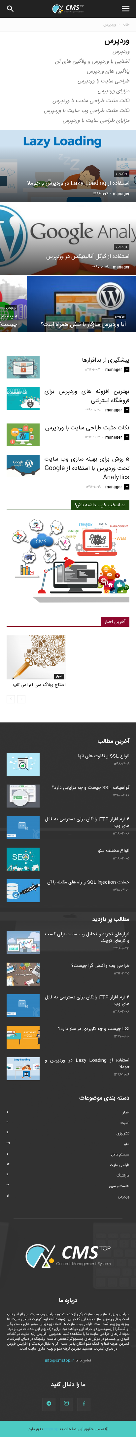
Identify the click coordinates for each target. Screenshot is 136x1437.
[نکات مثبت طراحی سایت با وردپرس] (23, 434)
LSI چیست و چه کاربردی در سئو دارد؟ (93, 1029)
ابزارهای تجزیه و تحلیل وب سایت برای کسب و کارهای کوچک (87, 937)
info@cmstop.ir (59, 1361)
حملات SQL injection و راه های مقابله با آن (88, 882)
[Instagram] (66, 1404)
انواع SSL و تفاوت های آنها (103, 756)
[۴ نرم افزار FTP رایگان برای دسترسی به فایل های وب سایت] (23, 827)
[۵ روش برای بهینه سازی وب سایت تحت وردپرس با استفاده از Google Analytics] (23, 466)
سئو (126, 1144)
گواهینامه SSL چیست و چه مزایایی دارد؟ (90, 788)
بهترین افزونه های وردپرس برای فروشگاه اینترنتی (87, 396)
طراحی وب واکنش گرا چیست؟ (100, 966)
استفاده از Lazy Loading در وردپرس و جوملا (87, 1064)
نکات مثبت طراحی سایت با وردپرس (87, 428)
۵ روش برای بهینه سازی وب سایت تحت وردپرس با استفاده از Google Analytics (87, 468)
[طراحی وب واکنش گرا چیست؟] (23, 974)
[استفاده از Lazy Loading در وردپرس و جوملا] (68, 185)
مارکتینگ (123, 1176)
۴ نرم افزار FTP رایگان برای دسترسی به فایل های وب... (87, 822)
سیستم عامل (120, 1155)
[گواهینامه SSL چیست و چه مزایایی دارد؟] (23, 796)
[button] (10, 9)
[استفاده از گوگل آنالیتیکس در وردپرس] (68, 261)
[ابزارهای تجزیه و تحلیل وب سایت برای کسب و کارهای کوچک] (23, 942)
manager (121, 194)
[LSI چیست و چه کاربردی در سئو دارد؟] (23, 1037)
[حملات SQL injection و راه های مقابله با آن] (23, 890)
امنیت (124, 1123)
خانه (125, 24)
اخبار (59, 676)
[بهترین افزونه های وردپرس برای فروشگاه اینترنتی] (23, 398)
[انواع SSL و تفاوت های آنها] (23, 764)
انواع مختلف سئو (113, 851)
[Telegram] (48, 1404)
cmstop (51, 1429)
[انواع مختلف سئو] (23, 859)
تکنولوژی (123, 1134)
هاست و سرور (119, 1186)
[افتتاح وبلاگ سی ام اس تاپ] (36, 657)
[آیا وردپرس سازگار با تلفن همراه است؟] (81, 313)
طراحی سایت (119, 1165)
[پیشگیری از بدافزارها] (23, 367)
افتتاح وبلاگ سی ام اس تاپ (39, 685)
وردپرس (121, 173)
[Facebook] (83, 1404)
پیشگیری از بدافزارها (105, 360)
